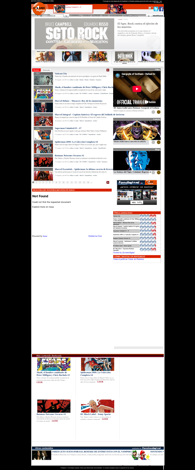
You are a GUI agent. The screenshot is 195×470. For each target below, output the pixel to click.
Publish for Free (95, 236)
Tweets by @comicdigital (124, 252)
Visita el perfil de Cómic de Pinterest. (128, 259)
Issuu (45, 236)
